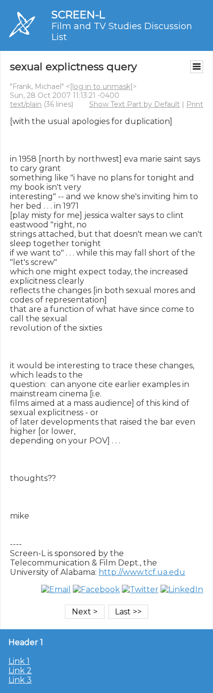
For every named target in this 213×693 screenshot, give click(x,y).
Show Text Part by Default (134, 104)
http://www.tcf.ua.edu (142, 572)
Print (194, 104)
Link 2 (20, 670)
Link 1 (19, 661)
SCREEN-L (78, 14)
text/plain (26, 104)
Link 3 (20, 680)
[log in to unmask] (101, 86)
